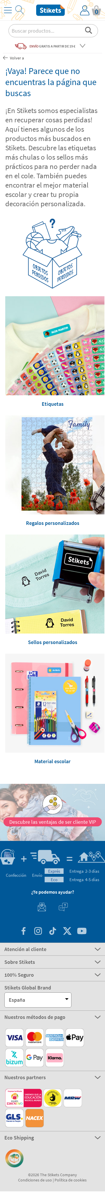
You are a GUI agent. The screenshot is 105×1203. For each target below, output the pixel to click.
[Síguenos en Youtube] (81, 932)
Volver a (16, 58)
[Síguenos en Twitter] (67, 932)
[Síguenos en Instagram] (38, 932)
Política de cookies (71, 1180)
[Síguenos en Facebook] (23, 932)
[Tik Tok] (52, 932)
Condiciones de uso (35, 1180)
